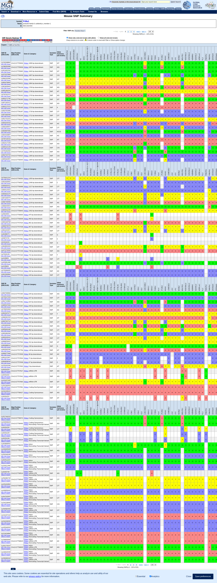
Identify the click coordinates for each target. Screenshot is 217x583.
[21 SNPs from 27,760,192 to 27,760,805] (21, 40)
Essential (141, 576)
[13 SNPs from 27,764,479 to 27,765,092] (38, 40)
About (2, 8)
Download (15, 12)
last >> (144, 31)
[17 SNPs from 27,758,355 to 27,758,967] (13, 40)
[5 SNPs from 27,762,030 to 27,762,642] (28, 40)
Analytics (155, 576)
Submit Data (44, 12)
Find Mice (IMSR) (59, 12)
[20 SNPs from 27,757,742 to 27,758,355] (11, 40)
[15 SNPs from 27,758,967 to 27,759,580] (16, 40)
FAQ (10, 8)
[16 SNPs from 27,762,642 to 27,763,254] (31, 40)
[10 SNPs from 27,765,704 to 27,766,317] (43, 40)
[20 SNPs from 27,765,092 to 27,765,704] (41, 40)
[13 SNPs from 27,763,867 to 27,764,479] (36, 40)
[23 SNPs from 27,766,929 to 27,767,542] (48, 40)
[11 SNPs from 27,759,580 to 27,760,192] (18, 40)
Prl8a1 (26, 21)
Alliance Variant (5, 372)
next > (139, 31)
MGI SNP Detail (5, 64)
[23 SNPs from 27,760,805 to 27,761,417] (23, 40)
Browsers (104, 12)
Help (6, 8)
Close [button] (188, 576)
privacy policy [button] (35, 576)
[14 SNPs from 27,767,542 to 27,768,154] (51, 40)
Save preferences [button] (203, 576)
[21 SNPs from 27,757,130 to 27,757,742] (8, 40)
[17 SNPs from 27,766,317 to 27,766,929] (46, 40)
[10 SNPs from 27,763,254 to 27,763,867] (33, 40)
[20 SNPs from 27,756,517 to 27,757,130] (6, 40)
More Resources (29, 12)
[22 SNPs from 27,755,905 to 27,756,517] (3, 40)
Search (4, 12)
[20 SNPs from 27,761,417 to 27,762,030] (26, 40)
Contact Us (92, 12)
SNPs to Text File (14, 45)
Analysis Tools (78, 12)
